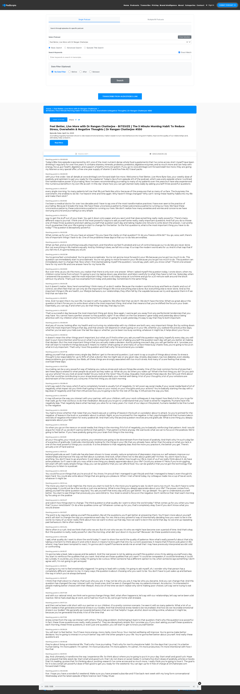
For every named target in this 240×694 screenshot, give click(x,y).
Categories (190, 5)
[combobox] (120, 42)
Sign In (211, 5)
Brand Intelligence (168, 5)
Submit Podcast (226, 5)
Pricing (155, 5)
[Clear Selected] (187, 42)
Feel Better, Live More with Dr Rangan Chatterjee (75, 109)
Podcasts (134, 5)
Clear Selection (184, 37)
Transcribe (145, 5)
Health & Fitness (58, 119)
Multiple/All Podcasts (156, 19)
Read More (59, 143)
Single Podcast (84, 19)
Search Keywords (55, 52)
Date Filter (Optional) (61, 66)
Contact (200, 5)
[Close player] (199, 683)
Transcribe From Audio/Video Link (120, 96)
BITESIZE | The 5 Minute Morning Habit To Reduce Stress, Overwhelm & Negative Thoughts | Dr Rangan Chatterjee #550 (99, 111)
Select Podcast (54, 37)
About (181, 5)
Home (126, 5)
